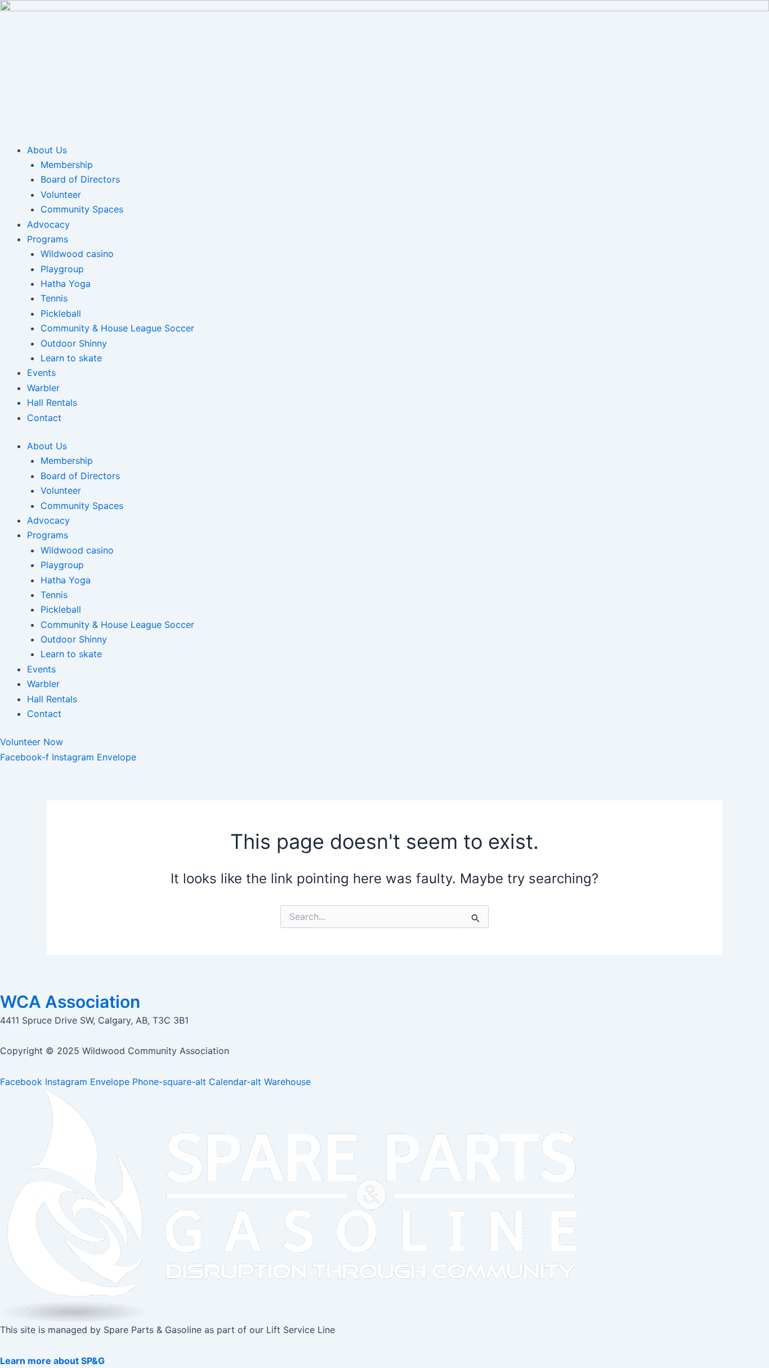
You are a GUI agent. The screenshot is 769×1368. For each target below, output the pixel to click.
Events (41, 372)
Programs (47, 239)
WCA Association (70, 1001)
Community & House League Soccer (117, 328)
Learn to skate (71, 358)
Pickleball (61, 313)
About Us (47, 150)
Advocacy (48, 224)
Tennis (54, 298)
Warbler (43, 387)
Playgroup (62, 269)
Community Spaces (82, 209)
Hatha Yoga (66, 283)
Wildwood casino (77, 253)
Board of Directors (80, 179)
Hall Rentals (52, 402)
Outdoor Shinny (74, 343)
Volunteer (61, 194)
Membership (67, 164)
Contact (44, 417)
